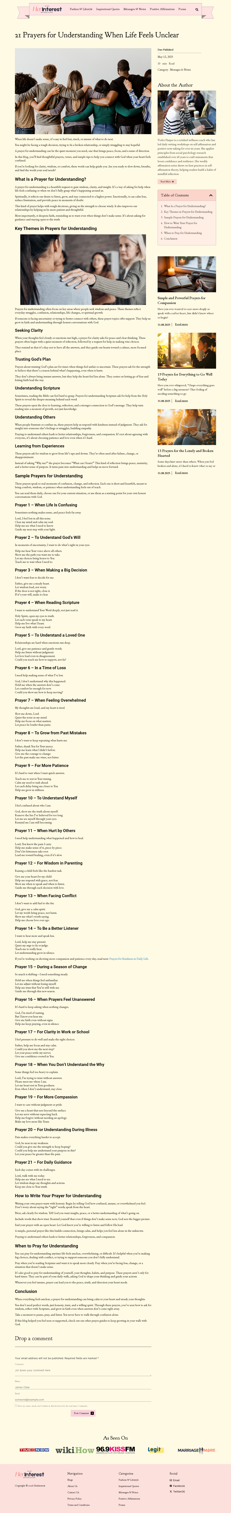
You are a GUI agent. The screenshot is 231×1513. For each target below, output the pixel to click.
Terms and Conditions (78, 1505)
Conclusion (170, 238)
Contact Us (73, 1492)
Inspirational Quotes (108, 9)
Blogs (70, 1479)
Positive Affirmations (162, 9)
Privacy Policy (74, 1498)
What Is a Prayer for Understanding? (185, 206)
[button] (211, 195)
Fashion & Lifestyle (81, 9)
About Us (72, 1486)
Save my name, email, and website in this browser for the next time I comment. (53, 1406)
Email (17, 1393)
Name (17, 1381)
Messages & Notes (135, 9)
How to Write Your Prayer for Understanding (180, 225)
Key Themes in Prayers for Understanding (188, 211)
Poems (182, 9)
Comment (19, 1364)
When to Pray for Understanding (183, 233)
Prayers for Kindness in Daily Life (128, 959)
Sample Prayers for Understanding (184, 217)
